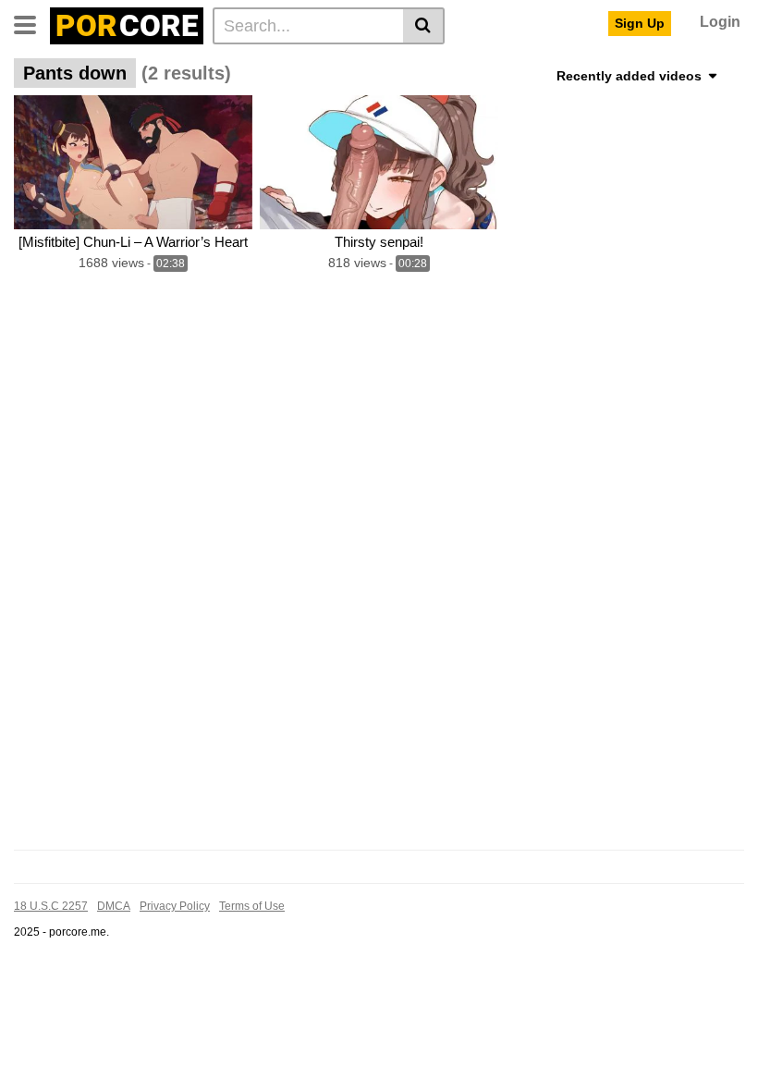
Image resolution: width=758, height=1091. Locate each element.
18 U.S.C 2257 (51, 906)
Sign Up (640, 23)
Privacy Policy (175, 906)
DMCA (113, 906)
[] (424, 25)
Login (720, 22)
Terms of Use (252, 906)
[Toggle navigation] (32, 23)
